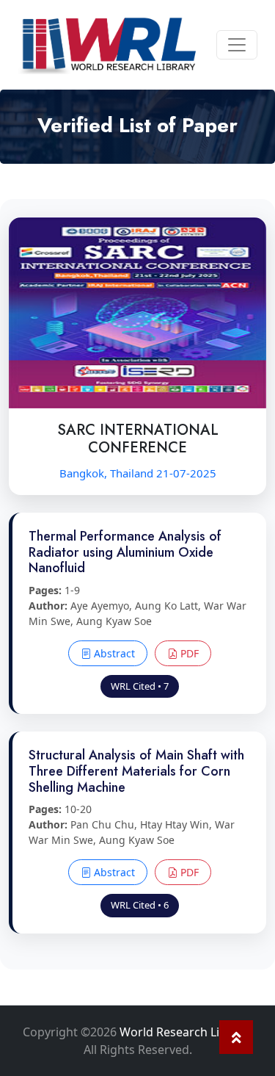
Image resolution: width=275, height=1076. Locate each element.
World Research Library (184, 1032)
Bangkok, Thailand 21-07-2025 (137, 473)
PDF (188, 653)
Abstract (113, 653)
